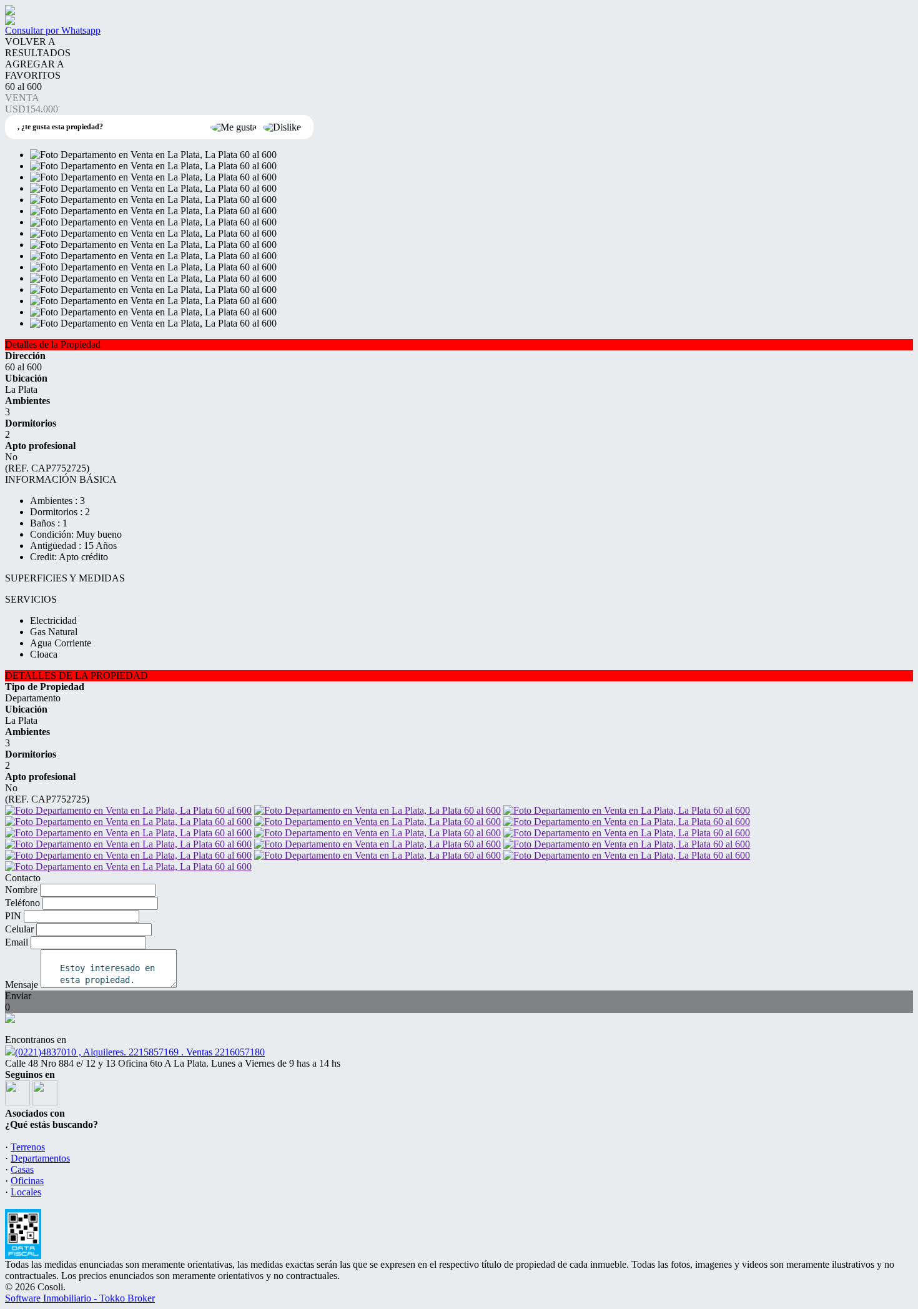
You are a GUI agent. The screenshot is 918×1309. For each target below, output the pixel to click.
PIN (13, 916)
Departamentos (40, 1158)
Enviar (18, 995)
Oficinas (27, 1180)
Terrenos (28, 1147)
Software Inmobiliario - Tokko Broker (80, 1298)
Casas (22, 1169)
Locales (26, 1192)
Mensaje (21, 984)
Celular (19, 929)
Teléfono (22, 902)
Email (16, 942)
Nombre (21, 889)
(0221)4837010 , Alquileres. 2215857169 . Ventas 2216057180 (140, 1052)
